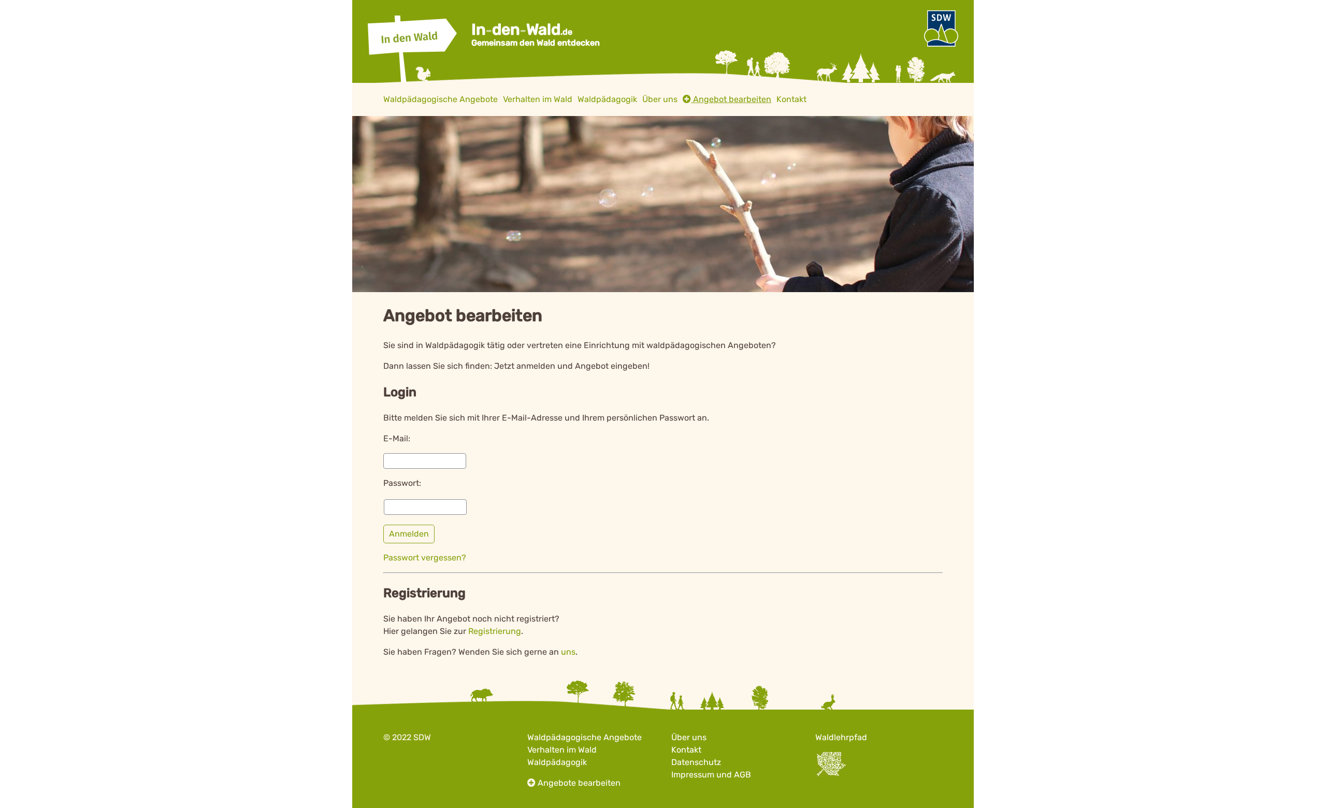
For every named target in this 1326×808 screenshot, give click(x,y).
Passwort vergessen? (424, 557)
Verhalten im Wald (562, 750)
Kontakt (686, 750)
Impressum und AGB (711, 775)
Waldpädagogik (557, 762)
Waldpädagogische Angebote (584, 737)
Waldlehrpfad (841, 737)
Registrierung (494, 631)
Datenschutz (696, 762)
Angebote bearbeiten (579, 783)
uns (568, 652)
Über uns (689, 737)
